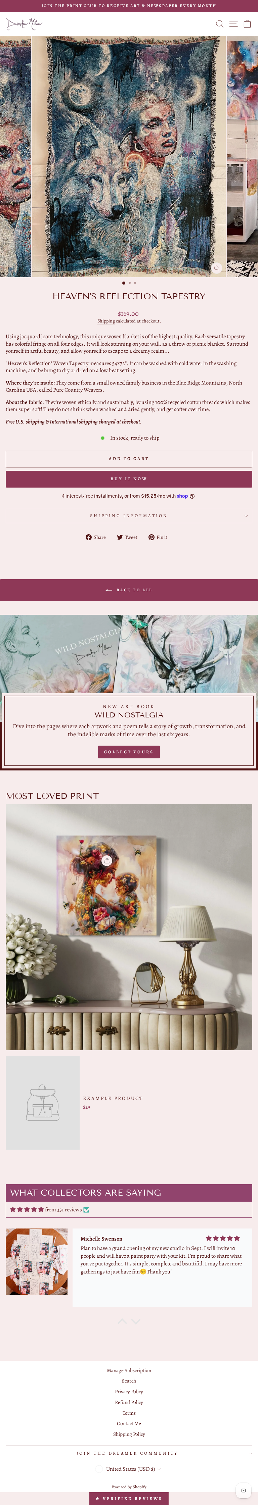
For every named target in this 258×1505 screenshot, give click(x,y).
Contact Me (129, 1423)
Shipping (106, 321)
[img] (27, 1209)
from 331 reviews (63, 1209)
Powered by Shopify (129, 1487)
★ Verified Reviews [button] (129, 1498)
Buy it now (129, 479)
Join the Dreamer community (127, 1453)
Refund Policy (129, 1402)
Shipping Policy (129, 1434)
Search (129, 1380)
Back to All (134, 590)
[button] (122, 1323)
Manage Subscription (129, 1370)
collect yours (129, 752)
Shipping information (129, 516)
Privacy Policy (129, 1391)
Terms (129, 1412)
